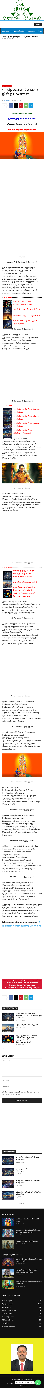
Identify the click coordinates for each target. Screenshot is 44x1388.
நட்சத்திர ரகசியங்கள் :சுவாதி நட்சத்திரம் (26, 425)
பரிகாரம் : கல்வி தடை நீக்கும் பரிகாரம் (27, 1241)
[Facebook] (11, 105)
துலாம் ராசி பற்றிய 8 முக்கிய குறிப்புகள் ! (26, 322)
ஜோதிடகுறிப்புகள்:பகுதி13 (25, 582)
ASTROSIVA (7, 100)
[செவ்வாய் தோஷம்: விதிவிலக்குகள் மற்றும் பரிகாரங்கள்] (8, 1284)
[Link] (38, 1382)
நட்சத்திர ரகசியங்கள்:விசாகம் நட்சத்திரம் (26, 417)
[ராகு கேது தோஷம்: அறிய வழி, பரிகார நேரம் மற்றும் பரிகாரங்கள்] (8, 1262)
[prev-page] (3, 1048)
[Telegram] (31, 105)
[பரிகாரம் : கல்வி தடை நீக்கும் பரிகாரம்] (8, 1244)
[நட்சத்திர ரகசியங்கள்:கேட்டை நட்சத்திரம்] (8, 1160)
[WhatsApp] (26, 105)
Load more (21, 1203)
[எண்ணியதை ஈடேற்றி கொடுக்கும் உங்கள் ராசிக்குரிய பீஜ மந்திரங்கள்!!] (8, 1233)
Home (4, 37)
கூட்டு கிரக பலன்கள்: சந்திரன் (26, 309)
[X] (16, 105)
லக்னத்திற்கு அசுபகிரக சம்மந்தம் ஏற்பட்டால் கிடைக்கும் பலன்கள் (23, 574)
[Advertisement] (22, 63)
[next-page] (7, 1048)
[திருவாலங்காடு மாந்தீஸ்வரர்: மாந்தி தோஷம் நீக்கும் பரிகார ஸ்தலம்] (8, 1273)
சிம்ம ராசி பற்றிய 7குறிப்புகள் (26, 316)
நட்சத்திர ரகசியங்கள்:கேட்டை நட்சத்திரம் (26, 410)
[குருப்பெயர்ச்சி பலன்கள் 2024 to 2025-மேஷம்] (8, 1222)
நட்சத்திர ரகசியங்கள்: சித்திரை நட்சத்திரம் (23, 431)
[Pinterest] (21, 105)
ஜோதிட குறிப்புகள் (13, 37)
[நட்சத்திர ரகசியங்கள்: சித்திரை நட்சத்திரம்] (8, 1195)
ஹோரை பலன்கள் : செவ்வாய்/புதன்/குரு (22, 302)
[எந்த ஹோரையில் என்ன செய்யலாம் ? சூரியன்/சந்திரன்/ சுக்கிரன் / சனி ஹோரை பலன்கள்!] (8, 1039)
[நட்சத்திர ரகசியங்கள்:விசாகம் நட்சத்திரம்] (8, 1172)
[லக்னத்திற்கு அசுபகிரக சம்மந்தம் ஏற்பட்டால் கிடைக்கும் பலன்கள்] (8, 1017)
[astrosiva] (22, 10)
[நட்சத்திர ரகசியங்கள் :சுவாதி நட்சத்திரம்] (8, 1184)
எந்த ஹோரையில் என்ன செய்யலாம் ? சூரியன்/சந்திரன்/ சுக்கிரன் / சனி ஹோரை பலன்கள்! (24, 591)
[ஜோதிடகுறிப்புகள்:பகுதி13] (8, 1028)
